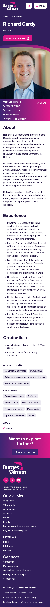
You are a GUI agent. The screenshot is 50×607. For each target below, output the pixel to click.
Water (31, 415)
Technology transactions (17, 383)
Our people (8, 500)
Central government (14, 396)
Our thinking (9, 509)
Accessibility (30, 597)
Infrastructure (11, 402)
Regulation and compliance (16, 530)
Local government (31, 402)
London (7, 550)
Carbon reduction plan (32, 602)
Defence (32, 396)
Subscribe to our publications (17, 570)
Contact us (8, 561)
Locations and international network (20, 526)
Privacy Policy (26, 592)
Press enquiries (10, 566)
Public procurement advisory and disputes (25, 377)
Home (5, 16)
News (6, 517)
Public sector (33, 409)
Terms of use (9, 592)
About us (7, 513)
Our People (17, 16)
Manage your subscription (15, 574)
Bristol (6, 541)
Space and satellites (14, 415)
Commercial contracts (15, 371)
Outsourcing (36, 371)
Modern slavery (10, 602)
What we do (9, 505)
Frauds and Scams (12, 597)
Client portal (9, 578)
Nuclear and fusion (14, 409)
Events (6, 522)
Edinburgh (8, 546)
